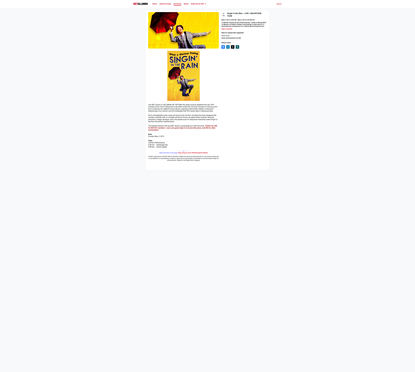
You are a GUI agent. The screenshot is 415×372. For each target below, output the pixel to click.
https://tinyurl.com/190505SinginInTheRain (193, 153)
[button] (226, 29)
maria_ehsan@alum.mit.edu (231, 38)
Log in (278, 4)
